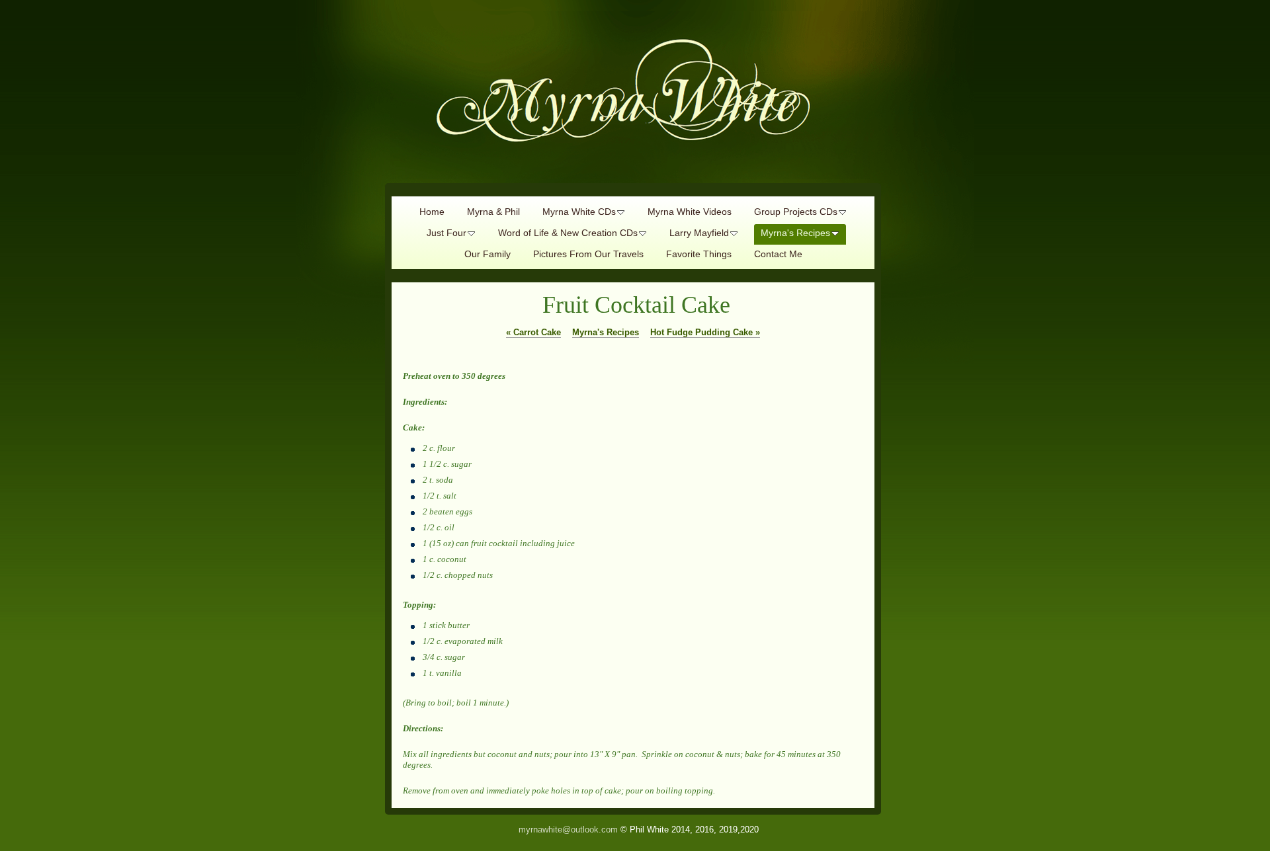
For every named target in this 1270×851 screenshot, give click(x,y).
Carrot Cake (533, 332)
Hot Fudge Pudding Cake (705, 332)
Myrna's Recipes (605, 332)
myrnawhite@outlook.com (568, 829)
